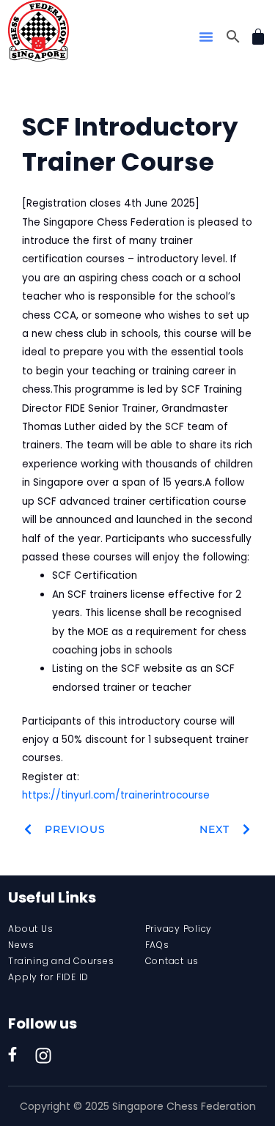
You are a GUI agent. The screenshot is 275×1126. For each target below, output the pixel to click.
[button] (206, 37)
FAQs (157, 944)
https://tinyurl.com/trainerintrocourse (116, 795)
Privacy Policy (179, 928)
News (21, 944)
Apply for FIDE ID (48, 977)
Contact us (172, 961)
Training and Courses (61, 961)
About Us (30, 928)
